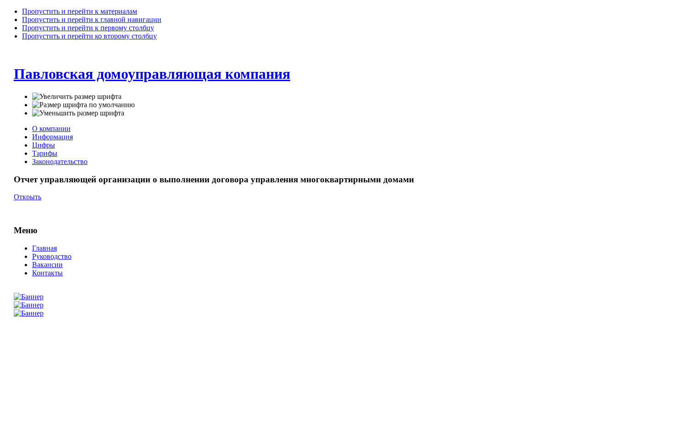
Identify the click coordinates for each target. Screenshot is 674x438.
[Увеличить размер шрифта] (77, 97)
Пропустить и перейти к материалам (79, 11)
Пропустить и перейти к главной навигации (91, 19)
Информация (52, 137)
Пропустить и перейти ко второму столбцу (89, 36)
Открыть (27, 197)
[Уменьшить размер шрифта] (78, 113)
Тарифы (44, 153)
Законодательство (60, 161)
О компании (51, 128)
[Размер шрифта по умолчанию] (83, 105)
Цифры (43, 145)
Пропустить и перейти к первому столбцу (88, 28)
